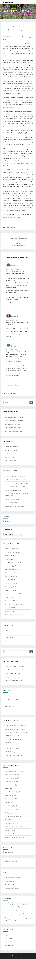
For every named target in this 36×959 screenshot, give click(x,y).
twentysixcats (7, 2)
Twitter (7, 877)
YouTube (7, 884)
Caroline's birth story (11, 548)
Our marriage (9, 559)
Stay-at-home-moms (11, 594)
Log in (6, 630)
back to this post (9, 163)
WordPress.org (9, 641)
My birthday (8, 587)
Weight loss (8, 566)
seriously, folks (16, 490)
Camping (7, 580)
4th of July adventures (11, 604)
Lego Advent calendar (11, 446)
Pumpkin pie (8, 555)
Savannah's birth (10, 562)
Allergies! (7, 453)
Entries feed (8, 634)
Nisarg (18, 957)
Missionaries (8, 601)
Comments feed (9, 637)
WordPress (24, 955)
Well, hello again (16, 424)
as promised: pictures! (18, 480)
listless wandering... (18, 506)
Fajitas (7, 611)
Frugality (7, 583)
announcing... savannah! (19, 476)
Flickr (6, 881)
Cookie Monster (9, 552)
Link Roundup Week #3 (11, 460)
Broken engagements (11, 615)
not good (14, 502)
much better (15, 499)
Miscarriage (8, 576)
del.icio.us (8, 888)
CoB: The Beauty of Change (20, 483)
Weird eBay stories (10, 569)
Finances (7, 573)
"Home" (7, 608)
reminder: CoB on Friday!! (19, 486)
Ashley (25, 30)
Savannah (13, 228)
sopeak (13, 265)
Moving (7, 590)
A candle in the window (17, 417)
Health (7, 228)
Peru (6, 597)
